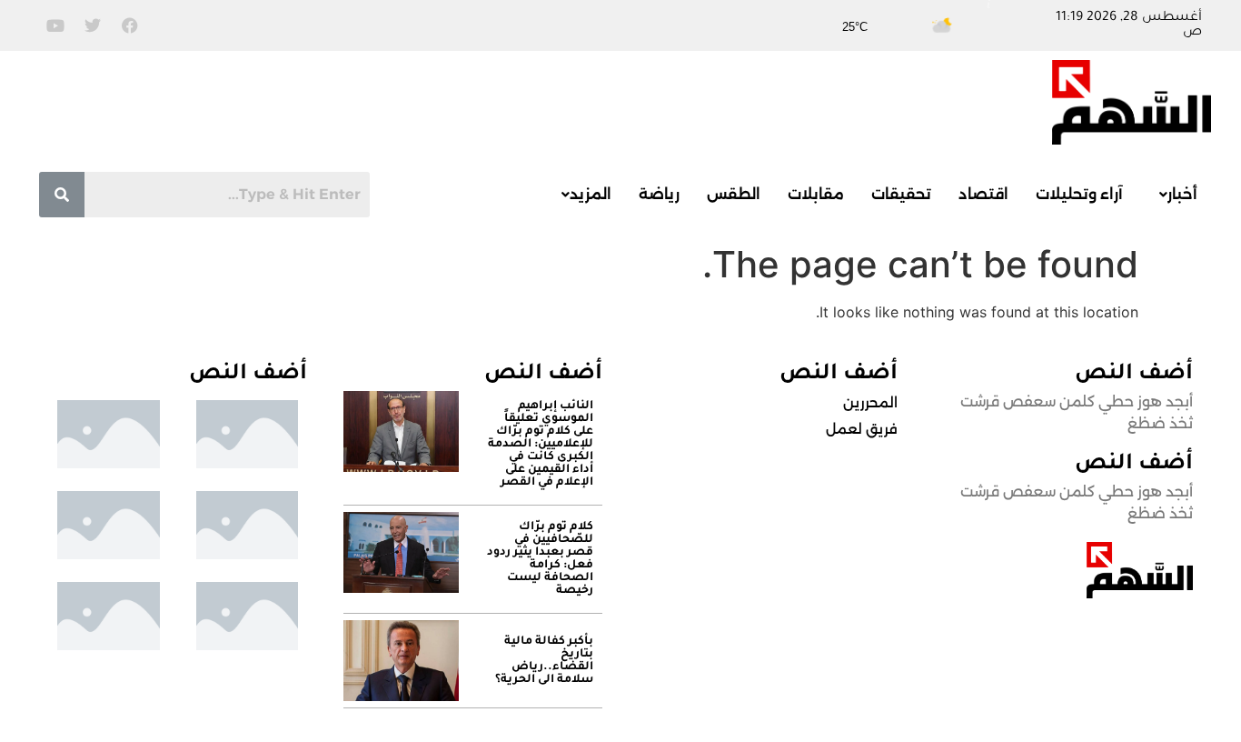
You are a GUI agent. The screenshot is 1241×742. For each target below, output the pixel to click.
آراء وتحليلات (1079, 194)
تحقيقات (901, 194)
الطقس (733, 194)
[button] (1174, 195)
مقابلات (816, 194)
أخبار (1182, 194)
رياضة (659, 194)
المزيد (590, 194)
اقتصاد (983, 194)
